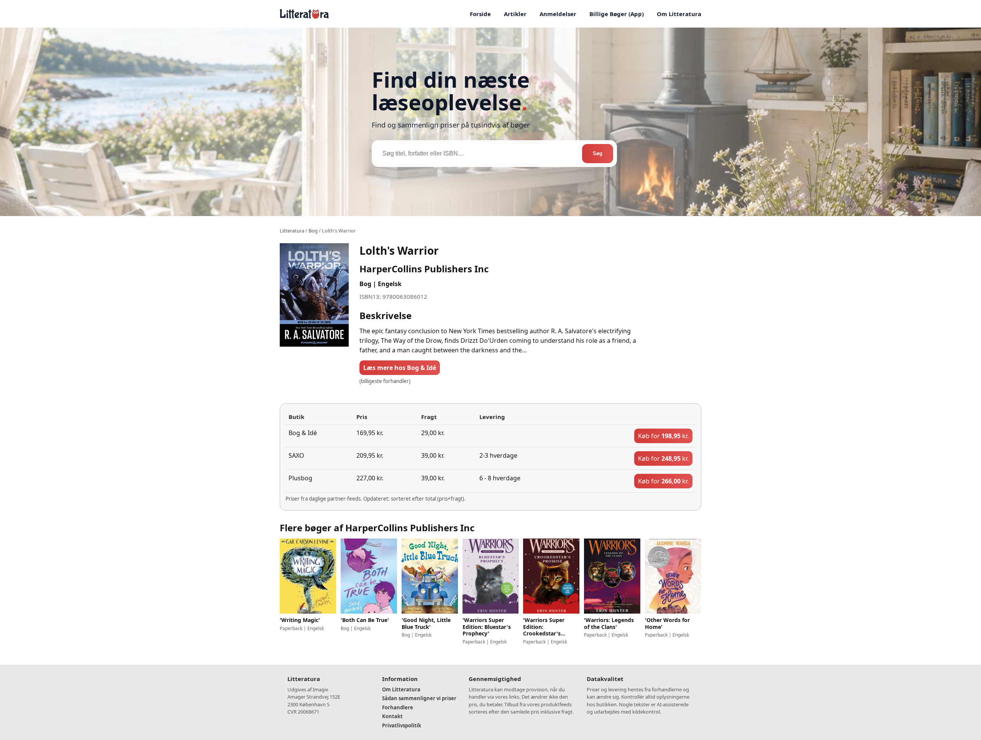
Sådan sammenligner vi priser (419, 698)
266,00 (663, 481)
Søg (597, 153)
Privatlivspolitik (401, 725)
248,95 (663, 458)
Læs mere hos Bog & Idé (399, 367)
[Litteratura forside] (304, 14)
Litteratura (292, 230)
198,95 (663, 436)
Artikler (515, 14)
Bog (313, 230)
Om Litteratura (679, 14)
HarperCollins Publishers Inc (424, 268)
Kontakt (392, 716)
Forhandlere (397, 707)
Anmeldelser (558, 14)
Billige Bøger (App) (616, 14)
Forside (480, 14)
